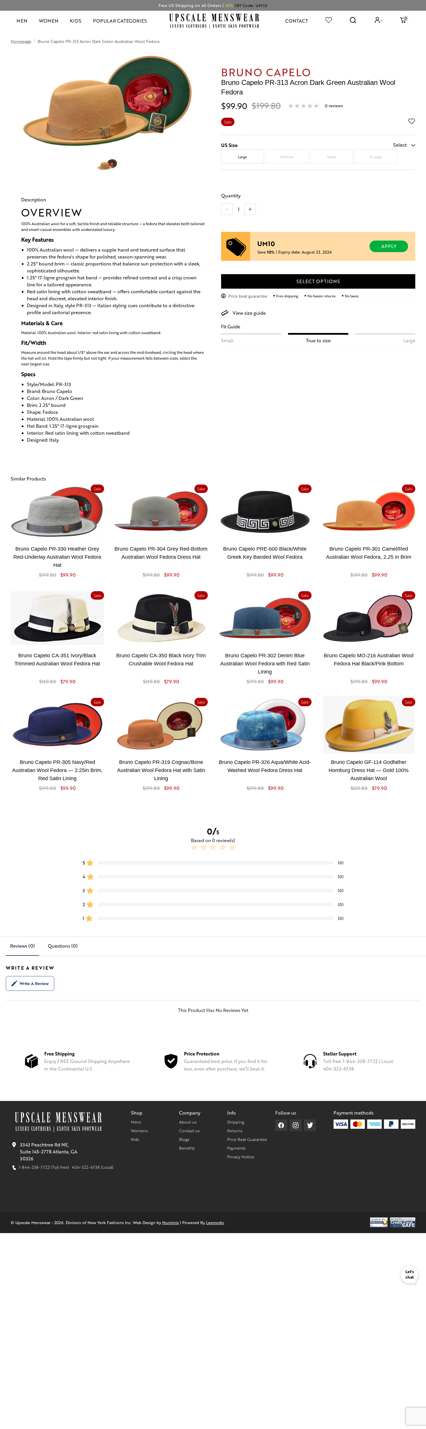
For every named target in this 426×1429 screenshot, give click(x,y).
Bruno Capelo (266, 72)
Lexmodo (215, 1222)
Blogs (184, 1139)
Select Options (318, 281)
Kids (135, 1139)
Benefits (187, 1148)
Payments (236, 1148)
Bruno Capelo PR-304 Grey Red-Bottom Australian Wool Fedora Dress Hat (160, 553)
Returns (234, 1130)
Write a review (34, 983)
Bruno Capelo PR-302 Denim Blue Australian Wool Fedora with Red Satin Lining (265, 664)
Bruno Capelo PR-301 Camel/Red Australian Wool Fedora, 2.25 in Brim (368, 553)
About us (187, 1121)
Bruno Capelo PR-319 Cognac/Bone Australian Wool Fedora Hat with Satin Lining (161, 770)
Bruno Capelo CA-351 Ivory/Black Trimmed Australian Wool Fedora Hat (57, 660)
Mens (136, 1121)
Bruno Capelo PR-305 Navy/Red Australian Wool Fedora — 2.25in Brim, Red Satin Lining (57, 770)
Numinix (170, 1222)
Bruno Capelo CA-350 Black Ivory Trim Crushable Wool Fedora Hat (161, 660)
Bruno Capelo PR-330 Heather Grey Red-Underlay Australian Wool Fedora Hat (57, 557)
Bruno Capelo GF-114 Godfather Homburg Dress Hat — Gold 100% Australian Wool (369, 770)
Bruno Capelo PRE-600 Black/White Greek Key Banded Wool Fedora (265, 553)
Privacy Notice (240, 1156)
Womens (139, 1130)
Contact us (189, 1130)
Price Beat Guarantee (247, 1139)
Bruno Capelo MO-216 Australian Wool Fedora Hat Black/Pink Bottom (369, 660)
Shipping (235, 1121)
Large (242, 156)
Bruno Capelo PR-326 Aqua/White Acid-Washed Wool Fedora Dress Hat (265, 766)
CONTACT (296, 21)
